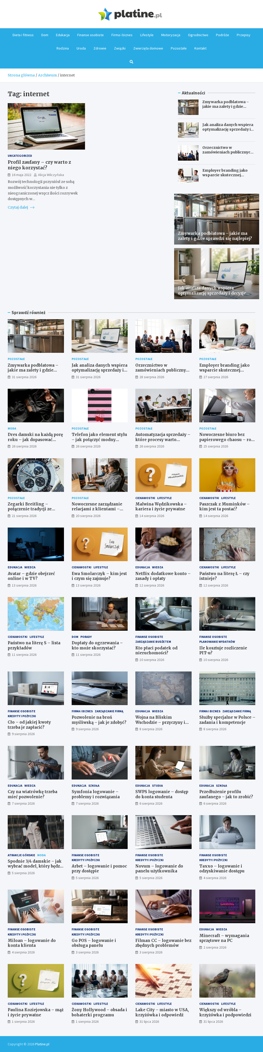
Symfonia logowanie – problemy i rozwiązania (96, 794)
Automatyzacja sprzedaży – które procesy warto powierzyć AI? (162, 439)
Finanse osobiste (90, 35)
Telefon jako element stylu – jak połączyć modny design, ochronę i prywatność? (99, 442)
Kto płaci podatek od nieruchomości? (156, 651)
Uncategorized (20, 156)
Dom (44, 35)
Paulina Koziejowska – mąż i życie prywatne (35, 1012)
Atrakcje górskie (21, 855)
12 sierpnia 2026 (151, 585)
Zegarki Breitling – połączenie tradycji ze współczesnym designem (33, 509)
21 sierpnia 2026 (24, 515)
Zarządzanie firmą (109, 711)
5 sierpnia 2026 (23, 873)
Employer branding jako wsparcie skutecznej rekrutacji (225, 175)
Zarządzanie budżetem (153, 642)
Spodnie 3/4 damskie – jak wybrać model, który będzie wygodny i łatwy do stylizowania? (36, 869)
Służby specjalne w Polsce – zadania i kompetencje (227, 720)
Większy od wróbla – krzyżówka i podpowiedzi (225, 1012)
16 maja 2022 (21, 174)
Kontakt (200, 48)
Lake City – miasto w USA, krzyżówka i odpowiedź (162, 1012)
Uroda (81, 48)
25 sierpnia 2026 (215, 446)
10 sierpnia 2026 (151, 659)
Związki (120, 48)
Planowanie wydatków (217, 642)
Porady (86, 637)
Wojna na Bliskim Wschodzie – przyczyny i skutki (160, 722)
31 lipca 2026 (149, 1021)
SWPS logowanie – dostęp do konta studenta (161, 794)
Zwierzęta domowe (148, 48)
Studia (157, 785)
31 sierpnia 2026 (24, 377)
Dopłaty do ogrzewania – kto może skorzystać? (97, 645)
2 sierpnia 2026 (214, 947)
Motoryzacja (170, 35)
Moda (12, 428)
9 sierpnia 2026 (23, 734)
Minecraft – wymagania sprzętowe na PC (224, 938)
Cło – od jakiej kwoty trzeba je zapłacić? (29, 725)
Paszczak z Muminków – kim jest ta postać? (224, 507)
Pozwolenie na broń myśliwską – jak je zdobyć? (99, 720)
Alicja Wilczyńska (51, 174)
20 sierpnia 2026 (88, 515)
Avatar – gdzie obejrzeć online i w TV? (31, 576)
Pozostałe (179, 48)
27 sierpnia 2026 (215, 377)
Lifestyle (147, 35)
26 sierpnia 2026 (24, 446)
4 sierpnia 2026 (214, 877)
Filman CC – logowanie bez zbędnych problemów (163, 943)
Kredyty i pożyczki (22, 716)
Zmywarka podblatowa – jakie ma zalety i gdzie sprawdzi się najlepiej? (225, 106)
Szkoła (93, 785)
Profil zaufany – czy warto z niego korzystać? (39, 165)
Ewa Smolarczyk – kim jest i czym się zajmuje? (99, 576)
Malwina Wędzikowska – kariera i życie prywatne (161, 507)
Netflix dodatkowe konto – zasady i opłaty (163, 576)
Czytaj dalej (18, 207)
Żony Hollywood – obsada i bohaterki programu (99, 1012)
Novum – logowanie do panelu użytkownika (159, 869)
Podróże (222, 35)
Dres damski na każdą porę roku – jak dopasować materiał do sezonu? (35, 439)
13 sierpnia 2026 (24, 585)
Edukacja (63, 35)
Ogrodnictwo (198, 35)
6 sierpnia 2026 (150, 803)
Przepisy (243, 35)
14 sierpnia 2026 (151, 515)
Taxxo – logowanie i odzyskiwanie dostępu (222, 869)
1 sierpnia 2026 (23, 1021)
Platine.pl (42, 1044)
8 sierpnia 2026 (150, 729)
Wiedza (29, 567)
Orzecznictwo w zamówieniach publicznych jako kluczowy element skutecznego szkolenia (227, 154)
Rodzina (63, 48)
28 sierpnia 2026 (151, 377)
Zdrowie (99, 48)
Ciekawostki (145, 498)
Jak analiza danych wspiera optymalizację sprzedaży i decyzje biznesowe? (227, 129)
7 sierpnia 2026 (23, 803)
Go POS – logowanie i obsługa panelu (94, 943)
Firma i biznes (122, 35)
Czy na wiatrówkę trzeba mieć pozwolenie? (32, 794)
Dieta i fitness (23, 35)
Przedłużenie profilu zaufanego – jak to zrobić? (226, 794)
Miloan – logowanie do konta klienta (32, 943)
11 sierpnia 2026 (24, 654)
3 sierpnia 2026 (87, 952)
